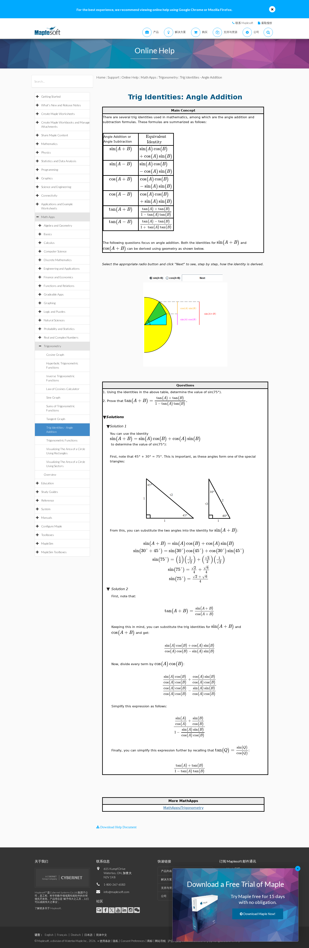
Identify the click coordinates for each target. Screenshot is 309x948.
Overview (50, 474)
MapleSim (47, 543)
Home (101, 77)
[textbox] (156, 136)
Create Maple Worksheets (58, 114)
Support (113, 77)
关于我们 (41, 861)
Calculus (49, 242)
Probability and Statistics (59, 329)
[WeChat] (137, 910)
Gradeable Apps (54, 294)
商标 (150, 941)
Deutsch (76, 934)
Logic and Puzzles (54, 311)
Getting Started (51, 96)
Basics (48, 234)
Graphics (47, 178)
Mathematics (49, 144)
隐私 (115, 941)
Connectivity (49, 195)
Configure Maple (51, 526)
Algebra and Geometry (58, 225)
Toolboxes (47, 535)
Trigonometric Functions (62, 440)
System (45, 509)
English (49, 934)
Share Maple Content (54, 135)
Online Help (130, 77)
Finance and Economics (58, 277)
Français (62, 934)
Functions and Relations (59, 286)
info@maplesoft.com (116, 892)
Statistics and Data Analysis (58, 161)
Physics (46, 152)
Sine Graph (53, 397)
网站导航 (160, 941)
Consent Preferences (133, 941)
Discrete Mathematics (58, 260)
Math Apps (48, 217)
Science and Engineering (56, 187)
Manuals (46, 517)
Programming (49, 169)
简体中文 (101, 934)
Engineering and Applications (62, 268)
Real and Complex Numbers (61, 337)
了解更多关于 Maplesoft (48, 908)
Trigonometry (52, 346)
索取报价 (266, 23)
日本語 (88, 934)
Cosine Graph (55, 354)
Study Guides (49, 492)
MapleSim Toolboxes (54, 552)
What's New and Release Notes (61, 105)
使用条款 (105, 941)
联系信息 (103, 861)
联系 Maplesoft (244, 23)
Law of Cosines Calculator (62, 389)
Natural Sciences (54, 320)
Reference (47, 500)
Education (47, 483)
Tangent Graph (55, 419)
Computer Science (55, 251)
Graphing (49, 303)
